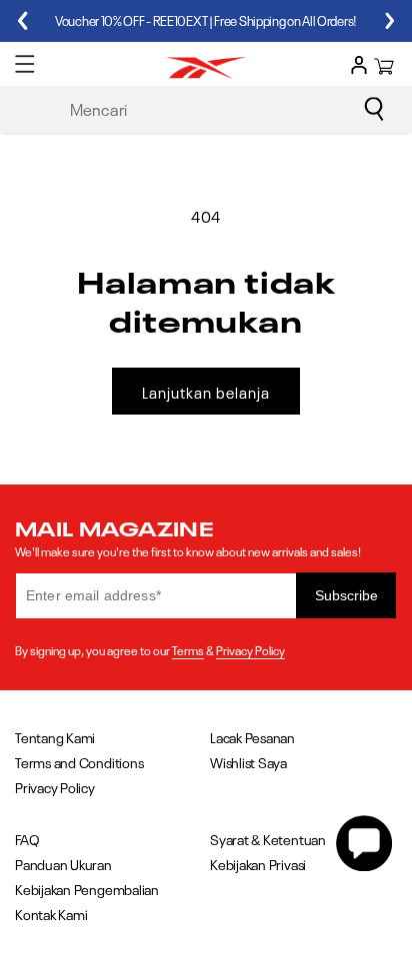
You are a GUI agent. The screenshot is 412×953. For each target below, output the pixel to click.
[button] (25, 64)
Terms (188, 649)
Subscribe (346, 595)
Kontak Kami (51, 913)
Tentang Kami (55, 736)
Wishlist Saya (248, 761)
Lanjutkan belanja (206, 392)
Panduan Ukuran (63, 863)
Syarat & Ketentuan (268, 838)
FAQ (27, 838)
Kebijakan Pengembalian (87, 888)
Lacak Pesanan (252, 736)
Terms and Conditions (79, 761)
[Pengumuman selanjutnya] (389, 20)
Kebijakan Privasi (258, 863)
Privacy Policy (250, 649)
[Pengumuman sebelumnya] (22, 20)
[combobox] (223, 108)
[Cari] (374, 109)
